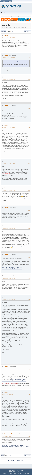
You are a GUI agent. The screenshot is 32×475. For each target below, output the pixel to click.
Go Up (2, 455)
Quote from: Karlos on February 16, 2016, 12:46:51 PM (16, 61)
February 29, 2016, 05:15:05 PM (8, 299)
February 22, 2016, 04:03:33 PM (8, 127)
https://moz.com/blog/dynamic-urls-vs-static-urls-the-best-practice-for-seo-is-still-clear (15, 380)
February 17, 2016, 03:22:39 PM (8, 79)
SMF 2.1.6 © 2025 (12, 471)
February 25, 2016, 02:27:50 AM (8, 256)
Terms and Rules (15, 470)
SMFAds (4, 473)
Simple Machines (19, 471)
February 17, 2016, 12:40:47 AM (8, 57)
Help (10, 470)
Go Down (3, 31)
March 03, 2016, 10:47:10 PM (8, 436)
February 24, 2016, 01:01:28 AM (9, 210)
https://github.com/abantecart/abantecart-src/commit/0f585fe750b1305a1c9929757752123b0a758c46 (15, 446)
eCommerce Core (9, 434)
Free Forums (10, 473)
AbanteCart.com (13, 462)
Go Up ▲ (21, 470)
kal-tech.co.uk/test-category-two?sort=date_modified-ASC (15, 245)
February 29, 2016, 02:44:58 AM (8, 278)
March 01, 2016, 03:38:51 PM (8, 394)
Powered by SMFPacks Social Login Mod (21, 473)
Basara (6, 55)
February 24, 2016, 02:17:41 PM (8, 228)
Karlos (6, 35)
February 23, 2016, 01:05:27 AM (8, 163)
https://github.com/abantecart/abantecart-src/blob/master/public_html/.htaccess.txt (12, 268)
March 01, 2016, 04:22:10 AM (8, 369)
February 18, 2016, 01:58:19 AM (8, 107)
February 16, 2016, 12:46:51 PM (8, 37)
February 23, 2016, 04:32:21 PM (8, 190)
